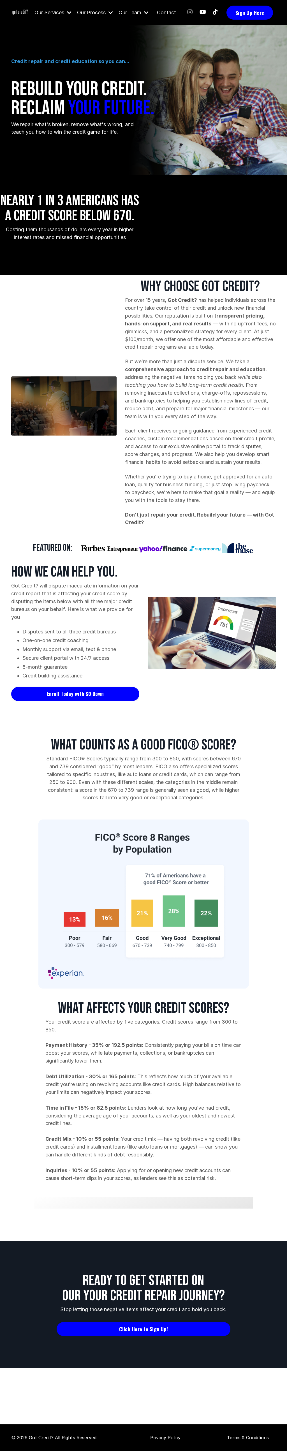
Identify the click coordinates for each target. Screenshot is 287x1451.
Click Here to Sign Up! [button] (143, 1329)
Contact (166, 12)
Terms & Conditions (248, 1437)
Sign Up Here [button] (249, 12)
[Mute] (111, 431)
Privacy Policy (165, 1437)
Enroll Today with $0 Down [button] (75, 693)
